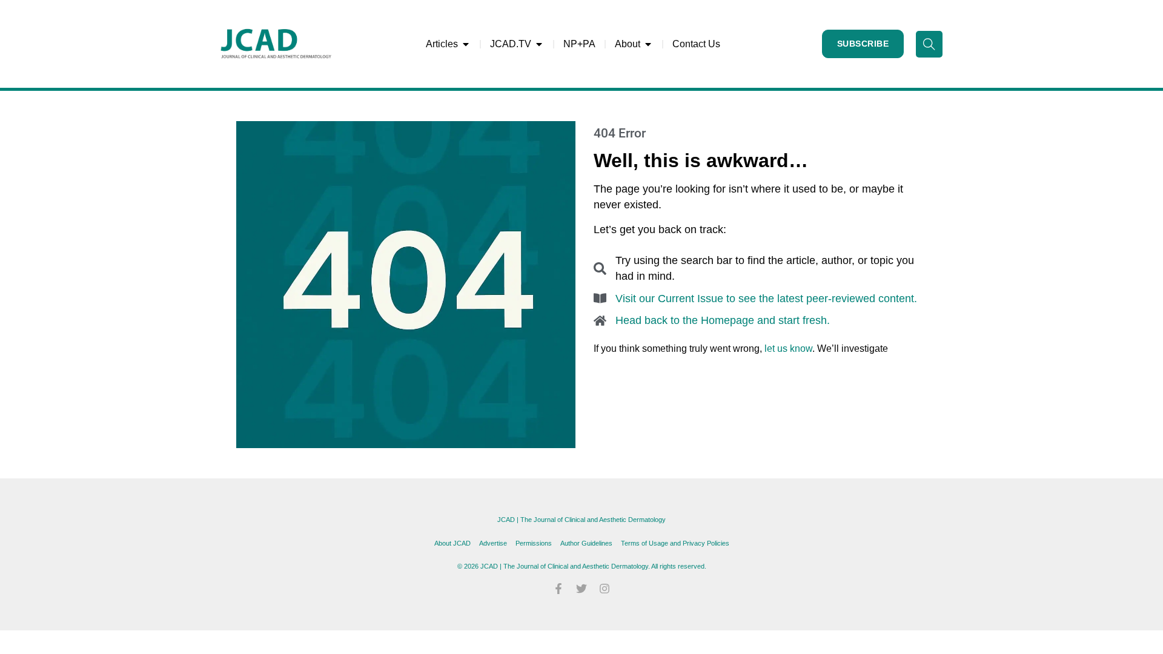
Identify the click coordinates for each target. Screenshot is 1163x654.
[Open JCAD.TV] (539, 44)
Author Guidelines (586, 543)
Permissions (533, 543)
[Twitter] (581, 588)
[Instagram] (604, 588)
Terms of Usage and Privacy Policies (675, 543)
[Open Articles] (466, 44)
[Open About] (648, 44)
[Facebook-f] (558, 588)
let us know (788, 348)
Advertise (493, 543)
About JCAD (452, 543)
